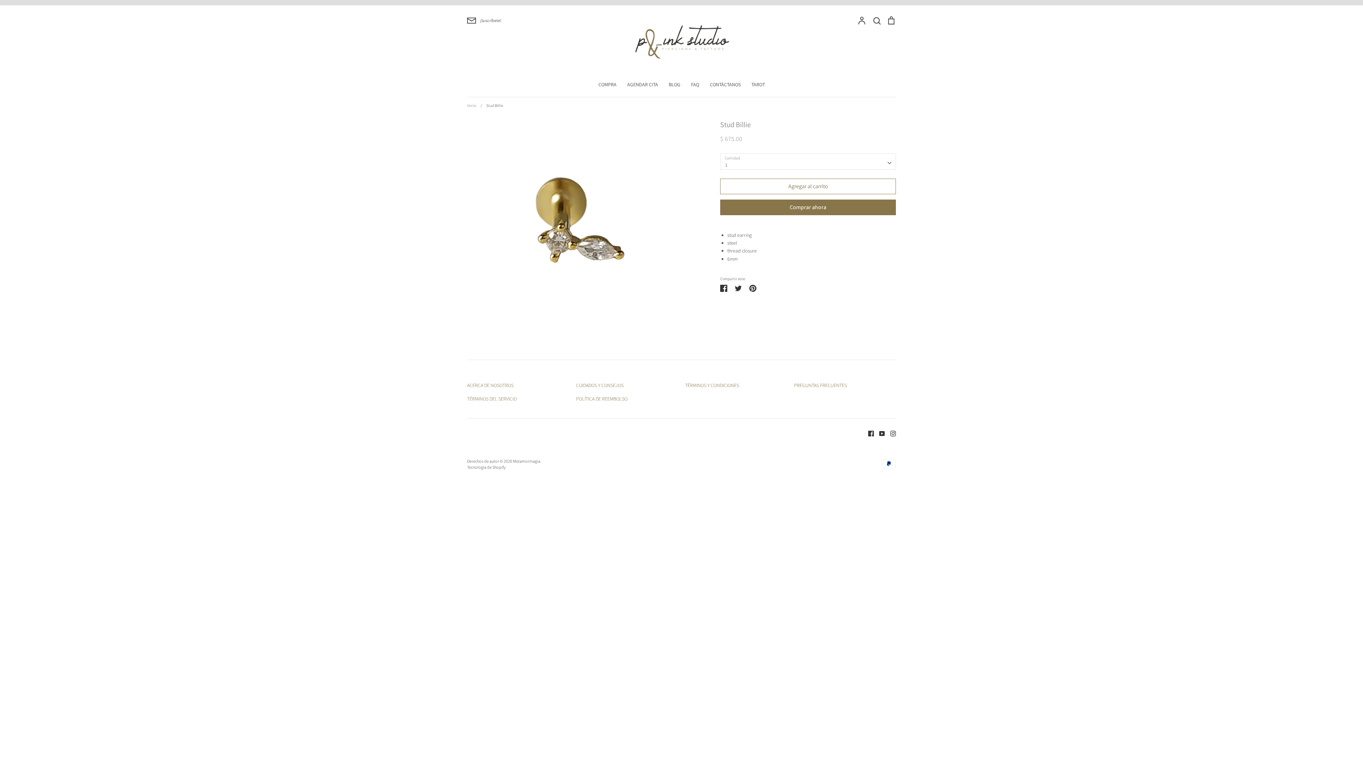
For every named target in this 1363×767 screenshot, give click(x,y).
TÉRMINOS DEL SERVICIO (492, 399)
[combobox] (808, 161)
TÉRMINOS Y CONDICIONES (712, 385)
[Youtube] (879, 433)
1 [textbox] (726, 165)
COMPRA (607, 84)
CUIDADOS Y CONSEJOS (600, 385)
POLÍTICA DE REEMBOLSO (602, 399)
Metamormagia (526, 461)
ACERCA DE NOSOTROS (490, 385)
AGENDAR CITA (642, 84)
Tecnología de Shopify (486, 467)
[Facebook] (868, 433)
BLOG (674, 84)
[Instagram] (890, 433)
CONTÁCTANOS (725, 84)
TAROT (758, 84)
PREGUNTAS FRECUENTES (820, 385)
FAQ (695, 84)
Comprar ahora (808, 207)
